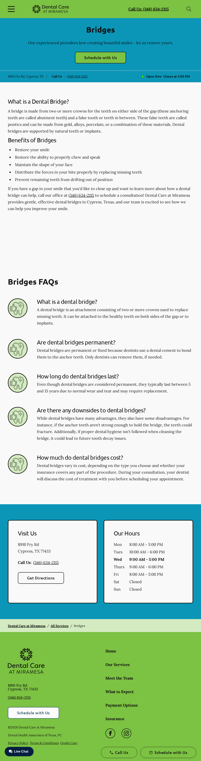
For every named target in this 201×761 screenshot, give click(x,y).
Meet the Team (119, 678)
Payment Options (121, 705)
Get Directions (41, 577)
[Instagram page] (126, 733)
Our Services (117, 664)
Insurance (114, 718)
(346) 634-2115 (77, 76)
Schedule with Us (100, 57)
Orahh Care (68, 743)
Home (110, 651)
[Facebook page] (110, 733)
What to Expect (119, 691)
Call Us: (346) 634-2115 (148, 8)
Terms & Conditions (44, 743)
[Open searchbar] (189, 9)
